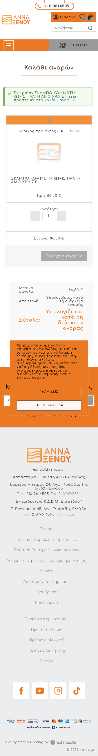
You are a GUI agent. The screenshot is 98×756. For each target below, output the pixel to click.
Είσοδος (67, 17)
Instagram (58, 689)
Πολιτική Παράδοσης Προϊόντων (46, 539)
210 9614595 (37, 494)
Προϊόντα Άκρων (46, 629)
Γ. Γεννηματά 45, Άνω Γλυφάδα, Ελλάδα (49, 509)
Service (46, 571)
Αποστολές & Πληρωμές (46, 581)
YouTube (40, 689)
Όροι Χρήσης (47, 592)
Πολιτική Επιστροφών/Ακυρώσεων (46, 550)
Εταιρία (47, 529)
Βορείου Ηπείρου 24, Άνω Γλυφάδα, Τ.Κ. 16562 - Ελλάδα (49, 486)
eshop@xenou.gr (49, 469)
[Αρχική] (16, 20)
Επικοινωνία (46, 602)
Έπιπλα (47, 661)
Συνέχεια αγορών (64, 256)
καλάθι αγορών (59, 100)
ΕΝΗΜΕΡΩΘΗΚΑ (49, 405)
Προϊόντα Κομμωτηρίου (47, 619)
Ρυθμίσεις (49, 392)
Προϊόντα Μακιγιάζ (46, 640)
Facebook (21, 689)
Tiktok (77, 689)
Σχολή (80, 45)
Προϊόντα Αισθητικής (46, 650)
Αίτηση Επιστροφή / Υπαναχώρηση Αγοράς (47, 560)
